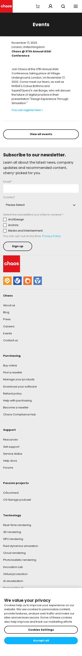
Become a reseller (16, 407)
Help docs (10, 461)
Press (7, 319)
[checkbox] (41, 225)
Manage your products (18, 379)
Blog (6, 312)
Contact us (10, 340)
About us (9, 305)
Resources (10, 440)
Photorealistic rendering (19, 560)
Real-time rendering (17, 525)
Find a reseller (12, 372)
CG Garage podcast (17, 500)
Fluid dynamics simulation (20, 546)
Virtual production (15, 574)
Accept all (41, 640)
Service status (12, 454)
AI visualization (13, 581)
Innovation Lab (13, 567)
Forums (8, 468)
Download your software (20, 387)
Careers (9, 326)
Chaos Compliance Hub (19, 414)
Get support (11, 447)
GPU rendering (13, 539)
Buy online (10, 365)
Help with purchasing (17, 400)
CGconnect (11, 493)
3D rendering (12, 532)
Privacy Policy (51, 236)
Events (7, 333)
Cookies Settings (41, 630)
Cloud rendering (14, 553)
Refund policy (12, 394)
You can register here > (27, 110)
